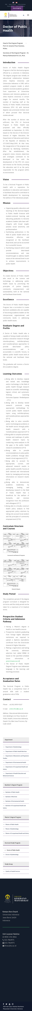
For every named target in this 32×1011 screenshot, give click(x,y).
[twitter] (6, 1004)
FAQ (6, 4)
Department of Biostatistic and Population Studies (16, 757)
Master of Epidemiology (12, 829)
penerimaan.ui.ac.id (12, 661)
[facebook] (3, 1004)
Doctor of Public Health (13, 850)
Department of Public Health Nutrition (16, 751)
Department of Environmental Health (16, 762)
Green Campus (12, 4)
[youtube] (9, 1004)
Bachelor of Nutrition (11, 796)
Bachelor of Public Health (12, 792)
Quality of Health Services (13, 871)
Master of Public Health (12, 824)
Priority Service (10, 6)
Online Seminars (22, 4)
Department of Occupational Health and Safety (15, 768)
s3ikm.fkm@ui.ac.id (16, 709)
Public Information (20, 6)
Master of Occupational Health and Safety (17, 833)
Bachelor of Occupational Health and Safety (14, 807)
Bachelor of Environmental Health (15, 801)
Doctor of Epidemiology (12, 854)
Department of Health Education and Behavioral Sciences (14, 775)
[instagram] (12, 1004)
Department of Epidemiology (14, 747)
